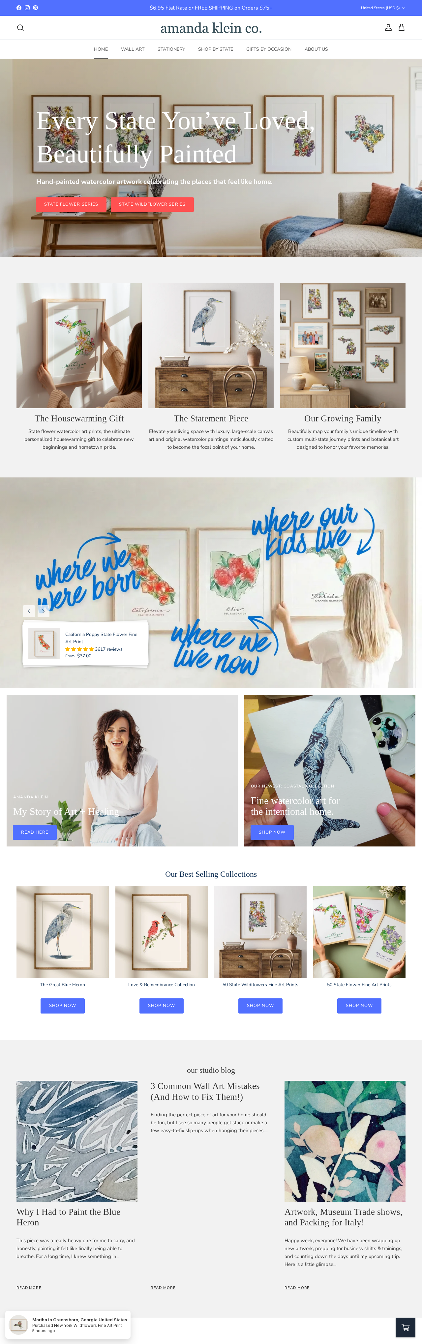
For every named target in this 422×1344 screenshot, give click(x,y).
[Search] (20, 28)
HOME (101, 49)
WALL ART (132, 49)
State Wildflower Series (152, 204)
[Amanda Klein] (211, 27)
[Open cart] (405, 1327)
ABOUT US (316, 49)
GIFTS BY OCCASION (268, 49)
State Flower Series (71, 204)
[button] (80, 649)
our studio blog (211, 1070)
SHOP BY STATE (215, 49)
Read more (29, 1287)
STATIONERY (171, 49)
